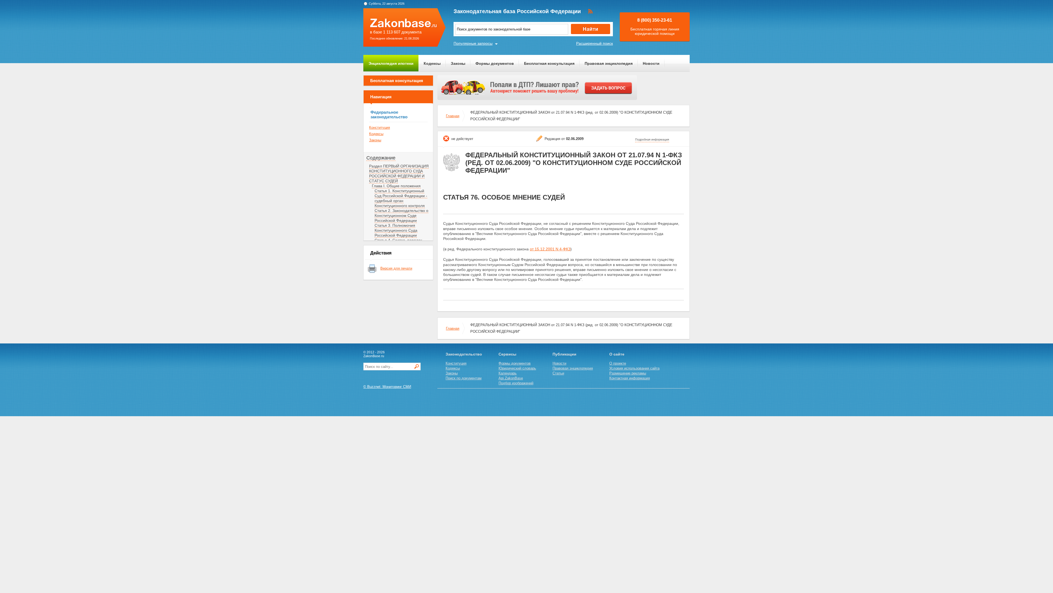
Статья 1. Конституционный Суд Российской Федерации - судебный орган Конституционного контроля (401, 198)
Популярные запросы (473, 43)
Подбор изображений (516, 383)
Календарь (508, 373)
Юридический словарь (517, 368)
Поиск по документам (464, 378)
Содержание (380, 158)
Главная (452, 116)
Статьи (558, 373)
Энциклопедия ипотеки (391, 63)
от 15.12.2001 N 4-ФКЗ (550, 249)
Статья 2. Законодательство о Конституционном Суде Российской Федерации (401, 215)
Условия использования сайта (634, 368)
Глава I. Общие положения (396, 186)
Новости (651, 63)
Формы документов (494, 63)
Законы (458, 63)
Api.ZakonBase (511, 378)
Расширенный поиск (594, 43)
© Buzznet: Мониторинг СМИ (387, 387)
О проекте (617, 363)
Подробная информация (652, 139)
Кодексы (432, 63)
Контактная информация (629, 378)
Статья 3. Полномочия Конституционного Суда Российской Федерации (396, 230)
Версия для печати (396, 268)
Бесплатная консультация (549, 63)
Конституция (379, 127)
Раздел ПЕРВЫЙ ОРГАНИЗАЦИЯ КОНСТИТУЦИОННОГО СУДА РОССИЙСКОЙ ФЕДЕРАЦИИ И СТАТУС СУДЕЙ (399, 173)
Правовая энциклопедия (609, 63)
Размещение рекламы (627, 373)
